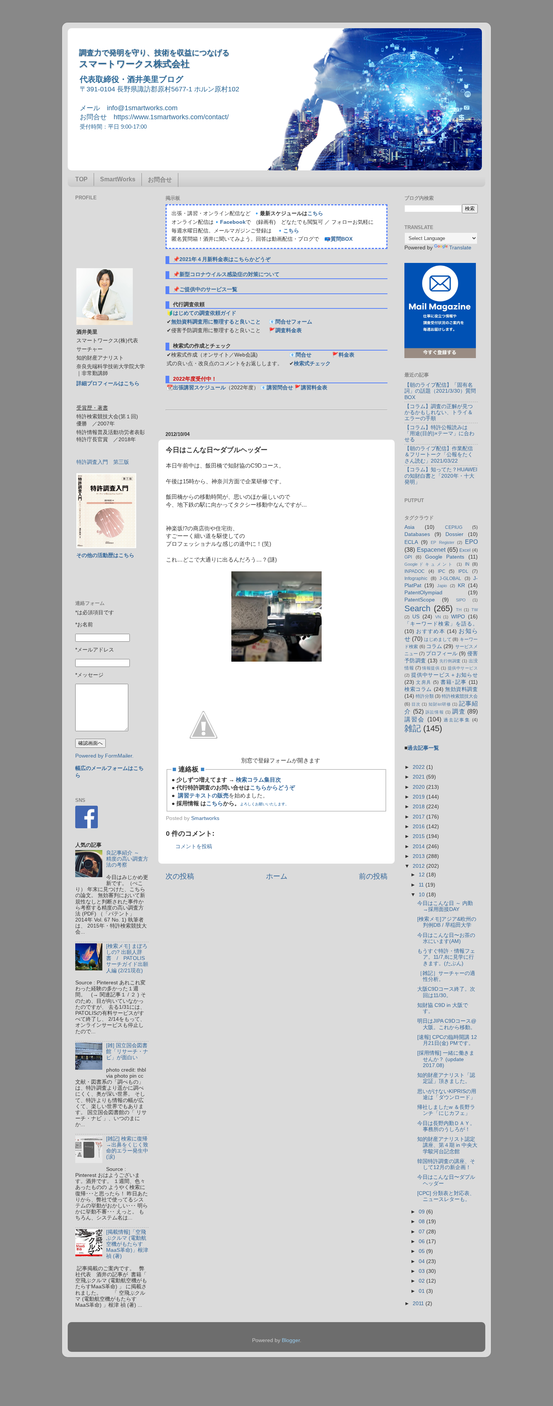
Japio (442, 585)
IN (467, 564)
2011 (419, 1303)
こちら (315, 213)
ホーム (276, 876)
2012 (419, 866)
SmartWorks (117, 179)
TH (459, 609)
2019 (419, 797)
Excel (465, 550)
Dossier (454, 534)
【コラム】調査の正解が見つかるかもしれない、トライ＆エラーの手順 (438, 412)
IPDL (463, 571)
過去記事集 (457, 720)
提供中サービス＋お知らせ (444, 675)
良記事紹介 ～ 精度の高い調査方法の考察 (127, 859)
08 (422, 1221)
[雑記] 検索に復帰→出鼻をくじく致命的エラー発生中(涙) (127, 1148)
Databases (417, 534)
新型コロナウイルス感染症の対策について (229, 274)
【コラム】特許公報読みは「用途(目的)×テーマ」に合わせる (439, 433)
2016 (419, 826)
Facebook (233, 222)
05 (422, 1251)
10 (422, 894)
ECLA (411, 542)
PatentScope (419, 600)
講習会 (414, 719)
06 (422, 1241)
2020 (419, 787)
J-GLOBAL (450, 578)
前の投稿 (373, 876)
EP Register (442, 542)
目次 (416, 704)
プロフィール (441, 653)
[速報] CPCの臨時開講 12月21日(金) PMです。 (447, 1040)
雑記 (412, 728)
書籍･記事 (454, 682)
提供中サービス (463, 668)
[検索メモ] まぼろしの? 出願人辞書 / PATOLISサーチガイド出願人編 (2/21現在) (127, 958)
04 (422, 1261)
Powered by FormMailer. (104, 756)
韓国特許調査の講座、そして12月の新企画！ (446, 1164)
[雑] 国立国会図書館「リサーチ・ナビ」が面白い (127, 1051)
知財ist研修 (439, 704)
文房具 (423, 682)
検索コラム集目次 (258, 780)
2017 (419, 817)
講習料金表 (314, 387)
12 (422, 875)
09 (422, 1212)
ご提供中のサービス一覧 (208, 289)
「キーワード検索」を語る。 (441, 624)
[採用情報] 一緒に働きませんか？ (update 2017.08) (445, 1059)
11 (422, 885)
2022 (419, 767)
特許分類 (425, 696)
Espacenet (431, 549)
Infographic (415, 578)
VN (438, 617)
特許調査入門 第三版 (102, 462)
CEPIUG (453, 527)
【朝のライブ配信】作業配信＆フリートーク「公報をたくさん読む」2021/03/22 (438, 454)
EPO (471, 541)
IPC (441, 571)
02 (422, 1281)
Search (417, 608)
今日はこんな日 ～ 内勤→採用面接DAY (445, 906)
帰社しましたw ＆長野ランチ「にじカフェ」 (446, 1110)
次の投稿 (180, 876)
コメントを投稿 (193, 846)
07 (422, 1231)
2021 (419, 777)
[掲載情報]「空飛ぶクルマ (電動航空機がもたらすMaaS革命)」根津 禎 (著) (127, 1244)
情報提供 (430, 668)
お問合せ (160, 179)
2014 (419, 846)
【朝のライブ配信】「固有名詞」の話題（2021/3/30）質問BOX (440, 391)
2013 (419, 856)
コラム (434, 646)
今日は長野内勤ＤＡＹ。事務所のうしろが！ (446, 1126)
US (415, 616)
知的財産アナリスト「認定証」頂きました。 (446, 1078)
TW (474, 609)
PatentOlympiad (423, 592)
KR (461, 585)
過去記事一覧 (423, 748)
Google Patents (445, 557)
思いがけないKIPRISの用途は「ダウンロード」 (446, 1094)
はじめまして (437, 639)
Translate (460, 248)
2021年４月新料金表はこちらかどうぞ (224, 259)
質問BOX (341, 239)
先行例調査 (450, 661)
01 (422, 1291)
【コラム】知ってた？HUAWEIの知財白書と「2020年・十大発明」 (440, 475)
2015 (419, 836)
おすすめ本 (430, 631)
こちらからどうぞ (272, 788)
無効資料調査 (461, 689)
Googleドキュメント (429, 564)
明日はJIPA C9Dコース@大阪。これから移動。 (446, 1024)
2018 (419, 806)
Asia (409, 527)
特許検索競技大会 (460, 696)
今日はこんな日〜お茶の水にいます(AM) (446, 938)
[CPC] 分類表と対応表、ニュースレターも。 (446, 1196)
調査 (458, 711)
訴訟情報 (434, 712)
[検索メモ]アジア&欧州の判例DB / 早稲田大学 (446, 922)
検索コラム (418, 689)
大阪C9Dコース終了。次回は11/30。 (446, 992)
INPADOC (414, 571)
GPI (408, 557)
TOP (81, 179)
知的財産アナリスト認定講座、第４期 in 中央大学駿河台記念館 (447, 1145)
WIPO (458, 616)
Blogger (291, 1340)
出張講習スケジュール (199, 387)
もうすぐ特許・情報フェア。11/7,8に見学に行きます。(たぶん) (446, 957)
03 (422, 1271)
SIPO (461, 600)
